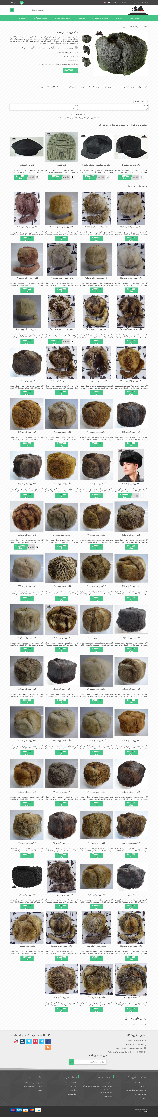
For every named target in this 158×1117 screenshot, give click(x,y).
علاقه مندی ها (72, 1094)
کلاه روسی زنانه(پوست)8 (131, 277)
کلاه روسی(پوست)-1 (27, 380)
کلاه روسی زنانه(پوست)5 (96, 380)
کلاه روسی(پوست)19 (96, 534)
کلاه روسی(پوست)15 (96, 483)
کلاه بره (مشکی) (27, 164)
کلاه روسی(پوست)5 (96, 843)
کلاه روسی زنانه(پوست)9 (131, 945)
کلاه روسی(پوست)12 (62, 432)
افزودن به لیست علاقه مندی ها (65, 48)
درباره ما (143, 1098)
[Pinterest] (35, 1041)
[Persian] (109, 3)
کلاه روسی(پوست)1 (27, 945)
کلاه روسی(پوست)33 (62, 740)
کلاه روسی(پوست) (27, 894)
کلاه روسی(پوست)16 (62, 483)
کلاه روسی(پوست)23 (27, 586)
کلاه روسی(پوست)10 (131, 432)
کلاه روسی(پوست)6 (61, 843)
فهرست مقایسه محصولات (33, 1086)
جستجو (12, 10)
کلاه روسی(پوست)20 (27, 534)
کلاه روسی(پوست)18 (131, 534)
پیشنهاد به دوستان (26, 48)
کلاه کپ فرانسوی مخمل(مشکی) (96, 164)
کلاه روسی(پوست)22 (62, 586)
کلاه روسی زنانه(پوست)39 (131, 226)
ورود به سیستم (132, 3)
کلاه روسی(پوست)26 (62, 637)
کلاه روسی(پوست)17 (27, 483)
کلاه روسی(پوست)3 (61, 688)
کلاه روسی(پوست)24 (131, 637)
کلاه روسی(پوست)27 (27, 637)
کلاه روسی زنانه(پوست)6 (131, 380)
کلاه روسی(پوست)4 (131, 843)
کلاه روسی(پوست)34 (27, 740)
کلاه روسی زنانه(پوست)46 (61, 277)
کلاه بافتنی (61, 164)
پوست (63, 118)
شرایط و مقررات (140, 1094)
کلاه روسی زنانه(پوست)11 (61, 894)
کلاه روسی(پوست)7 (27, 843)
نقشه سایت (108, 1096)
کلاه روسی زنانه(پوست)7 (96, 329)
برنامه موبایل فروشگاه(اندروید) (135, 1090)
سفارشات (73, 1090)
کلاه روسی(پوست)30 (27, 688)
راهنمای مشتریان (106, 1092)
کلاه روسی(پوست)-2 (62, 534)
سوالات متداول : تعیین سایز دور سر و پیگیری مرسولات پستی (96, 1087)
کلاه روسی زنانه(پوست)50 (61, 329)
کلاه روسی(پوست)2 (131, 997)
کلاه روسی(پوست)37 (62, 791)
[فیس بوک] (48, 1041)
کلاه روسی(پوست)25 (96, 637)
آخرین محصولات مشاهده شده (32, 1082)
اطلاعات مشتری (71, 1082)
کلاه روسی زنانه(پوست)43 (26, 226)
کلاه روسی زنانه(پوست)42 (61, 226)
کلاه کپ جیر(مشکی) (131, 164)
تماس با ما (108, 1082)
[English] (105, 3)
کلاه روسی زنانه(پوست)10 (96, 226)
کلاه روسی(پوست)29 (96, 688)
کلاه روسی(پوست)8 (131, 894)
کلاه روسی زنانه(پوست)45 (96, 277)
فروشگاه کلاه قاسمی (63, 52)
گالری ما (143, 1086)
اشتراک (71, 1062)
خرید (133, 177)
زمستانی (89, 118)
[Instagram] (22, 1041)
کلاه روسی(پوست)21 (131, 586)
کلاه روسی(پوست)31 (131, 740)
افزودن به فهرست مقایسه (44, 48)
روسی (71, 118)
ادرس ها (74, 1086)
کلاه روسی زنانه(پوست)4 (62, 380)
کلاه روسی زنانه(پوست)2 (131, 329)
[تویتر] (41, 1041)
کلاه (98, 118)
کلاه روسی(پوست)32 (96, 740)
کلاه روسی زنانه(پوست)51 (26, 329)
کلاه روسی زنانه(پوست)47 (26, 277)
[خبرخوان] (48, 1047)
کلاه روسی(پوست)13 (27, 432)
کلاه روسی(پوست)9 (96, 894)
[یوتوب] (16, 1041)
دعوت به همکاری (140, 1082)
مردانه (80, 118)
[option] (86, 38)
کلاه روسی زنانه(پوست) (96, 945)
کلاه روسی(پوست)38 (27, 791)
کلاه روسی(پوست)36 (96, 791)
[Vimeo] (29, 1041)
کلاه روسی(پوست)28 (131, 688)
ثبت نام (143, 3)
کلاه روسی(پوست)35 (131, 791)
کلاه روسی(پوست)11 (96, 432)
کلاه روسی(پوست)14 (131, 483)
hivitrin (146, 1111)
